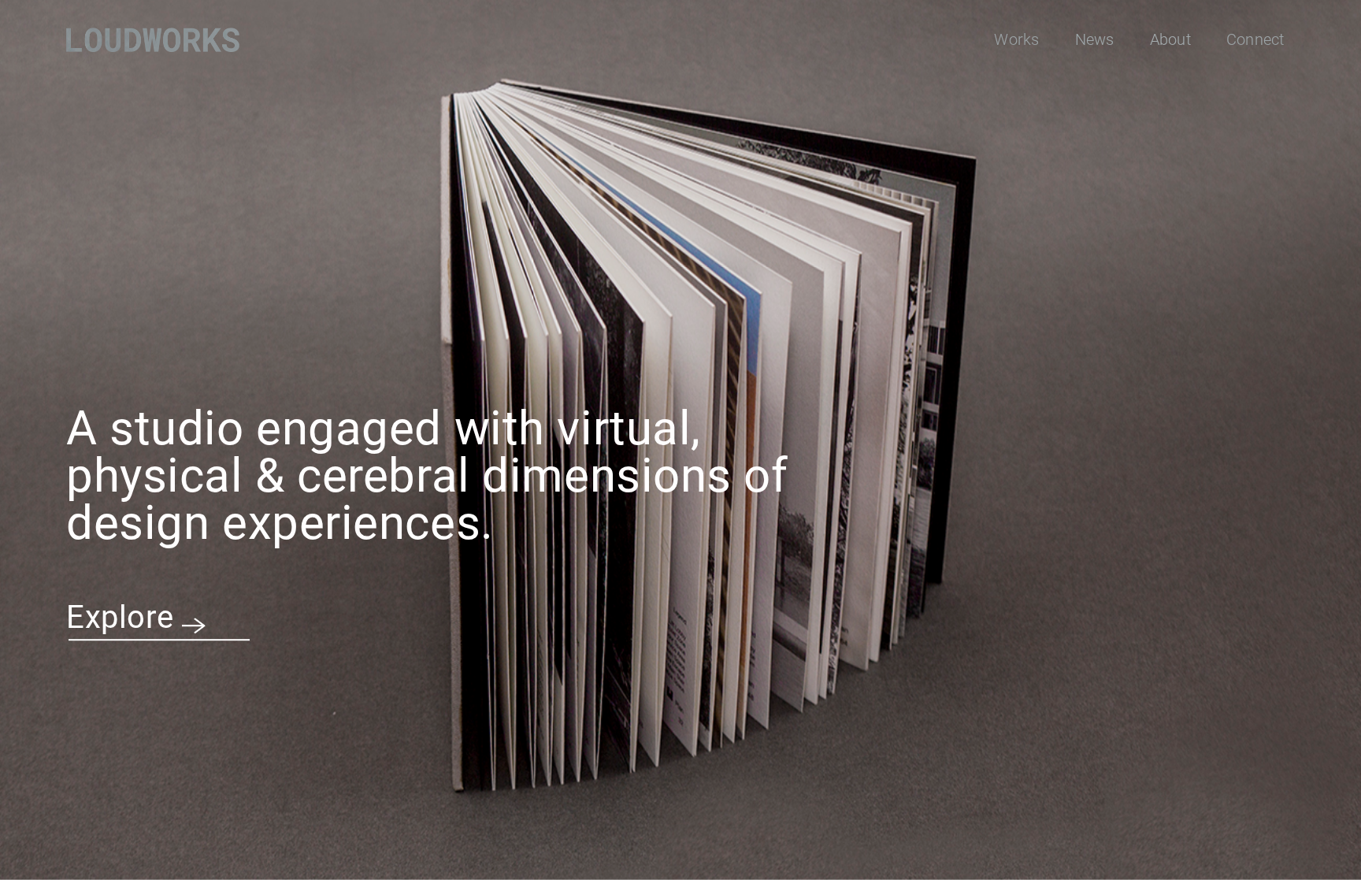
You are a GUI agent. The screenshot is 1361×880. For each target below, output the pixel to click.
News (1094, 39)
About (1170, 39)
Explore (120, 617)
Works (1016, 39)
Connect (1255, 39)
